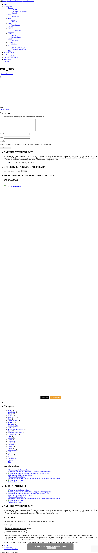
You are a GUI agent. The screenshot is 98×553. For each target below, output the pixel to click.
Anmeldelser (11, 56)
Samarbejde (7, 59)
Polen (9, 23)
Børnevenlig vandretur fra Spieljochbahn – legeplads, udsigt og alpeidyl (29, 471)
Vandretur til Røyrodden (15, 482)
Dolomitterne (15, 16)
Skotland (10, 28)
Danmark (10, 8)
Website (2, 141)
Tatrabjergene (15, 25)
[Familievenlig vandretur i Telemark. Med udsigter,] (74, 356)
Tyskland (10, 42)
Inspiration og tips (9, 52)
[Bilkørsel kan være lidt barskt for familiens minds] (27, 246)
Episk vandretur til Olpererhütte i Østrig (20, 475)
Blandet (10, 414)
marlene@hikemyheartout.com (15, 531)
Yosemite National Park (18, 49)
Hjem (5, 4)
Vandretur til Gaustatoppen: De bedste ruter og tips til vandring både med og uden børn (34, 478)
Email (2, 137)
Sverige (10, 39)
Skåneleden (14, 40)
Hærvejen (14, 9)
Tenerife (13, 35)
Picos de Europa (16, 37)
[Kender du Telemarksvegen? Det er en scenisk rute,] (74, 249)
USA (9, 45)
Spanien (10, 33)
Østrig (9, 51)
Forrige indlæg (4, 109)
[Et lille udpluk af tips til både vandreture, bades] (27, 294)
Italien (9, 15)
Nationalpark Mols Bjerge (19, 11)
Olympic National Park (18, 47)
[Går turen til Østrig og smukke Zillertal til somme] (74, 210)
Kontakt (6, 61)
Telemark (14, 21)
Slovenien (11, 32)
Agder (13, 20)
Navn (2, 134)
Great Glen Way (16, 30)
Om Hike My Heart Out (11, 57)
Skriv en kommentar (7, 74)
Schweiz (10, 27)
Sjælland (14, 13)
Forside (6, 545)
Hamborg (14, 44)
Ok (51, 548)
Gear (5, 54)
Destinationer (8, 6)
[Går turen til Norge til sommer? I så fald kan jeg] (74, 277)
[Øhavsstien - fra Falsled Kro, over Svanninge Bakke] (27, 205)
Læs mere (63, 546)
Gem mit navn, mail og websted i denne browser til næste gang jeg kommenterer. (26, 144)
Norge (9, 18)
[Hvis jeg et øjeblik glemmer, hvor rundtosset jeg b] (74, 328)
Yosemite (10, 460)
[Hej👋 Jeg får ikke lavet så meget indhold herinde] (27, 332)
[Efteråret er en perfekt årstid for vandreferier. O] (27, 369)
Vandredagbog (12, 458)
